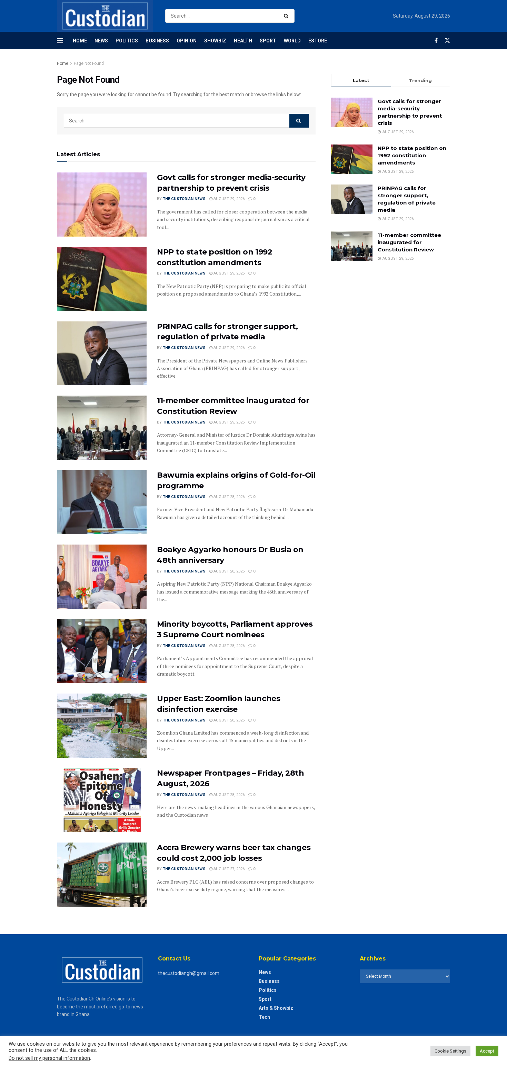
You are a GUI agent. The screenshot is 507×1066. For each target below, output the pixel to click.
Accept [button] (487, 1051)
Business (157, 40)
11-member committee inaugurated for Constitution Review (409, 242)
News (101, 40)
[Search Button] (287, 16)
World (292, 40)
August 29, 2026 (228, 199)
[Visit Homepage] (105, 16)
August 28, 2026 (228, 497)
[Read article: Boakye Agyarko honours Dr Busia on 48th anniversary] (102, 577)
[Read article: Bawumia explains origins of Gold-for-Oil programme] (102, 502)
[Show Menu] (60, 40)
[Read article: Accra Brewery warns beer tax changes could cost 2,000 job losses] (102, 875)
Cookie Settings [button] (450, 1051)
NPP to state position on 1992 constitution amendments (412, 155)
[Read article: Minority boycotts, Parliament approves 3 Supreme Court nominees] (102, 651)
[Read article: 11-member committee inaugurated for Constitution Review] (102, 428)
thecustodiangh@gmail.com (188, 973)
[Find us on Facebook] (436, 40)
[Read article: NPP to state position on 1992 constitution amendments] (102, 279)
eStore (317, 40)
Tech (264, 1017)
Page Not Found (89, 63)
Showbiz (215, 40)
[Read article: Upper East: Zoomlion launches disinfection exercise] (102, 726)
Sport (268, 40)
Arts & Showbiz (276, 1008)
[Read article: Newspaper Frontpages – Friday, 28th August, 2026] (102, 800)
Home (80, 40)
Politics (127, 40)
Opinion (187, 40)
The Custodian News (184, 199)
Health (243, 40)
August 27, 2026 (228, 869)
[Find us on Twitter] (447, 40)
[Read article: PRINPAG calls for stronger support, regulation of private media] (102, 353)
